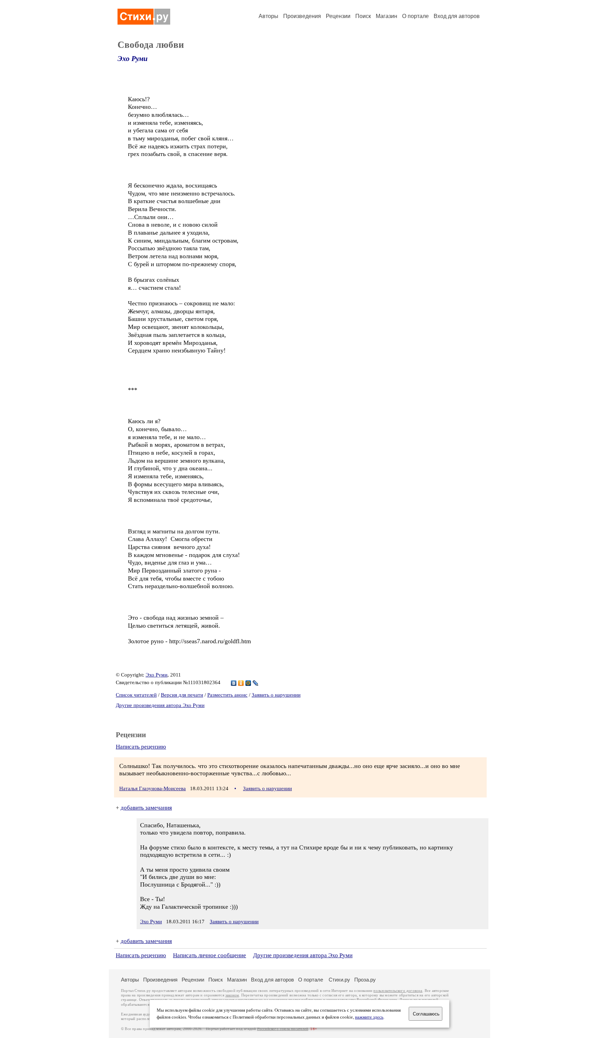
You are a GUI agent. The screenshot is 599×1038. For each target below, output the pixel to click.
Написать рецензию (141, 746)
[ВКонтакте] (233, 683)
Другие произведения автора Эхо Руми (160, 705)
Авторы (268, 16)
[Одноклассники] (241, 683)
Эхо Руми (133, 58)
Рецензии (338, 16)
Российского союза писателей (282, 1029)
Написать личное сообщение (209, 955)
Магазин (386, 16)
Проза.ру (365, 980)
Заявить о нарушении (276, 695)
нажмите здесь (369, 1017)
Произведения (302, 16)
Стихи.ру (339, 980)
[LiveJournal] (255, 683)
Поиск (363, 16)
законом (232, 995)
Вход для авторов (457, 16)
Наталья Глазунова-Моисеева (152, 788)
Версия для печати (182, 695)
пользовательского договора (397, 991)
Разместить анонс (227, 695)
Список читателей (136, 695)
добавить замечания (146, 807)
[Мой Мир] (248, 683)
